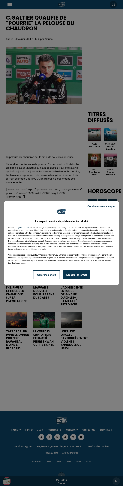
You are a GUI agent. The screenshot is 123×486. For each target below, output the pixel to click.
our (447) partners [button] (22, 227)
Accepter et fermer (76, 274)
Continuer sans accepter (101, 206)
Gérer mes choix (46, 274)
